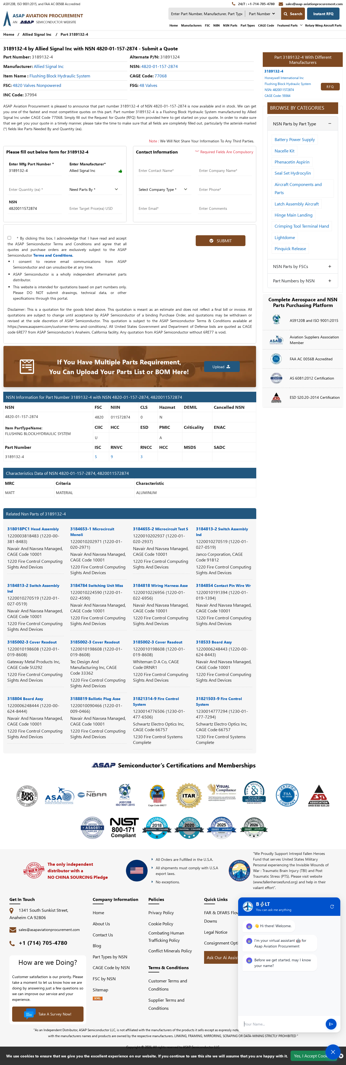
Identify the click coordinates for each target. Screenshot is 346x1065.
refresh (332, 906)
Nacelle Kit (284, 150)
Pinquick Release (290, 248)
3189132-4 (273, 71)
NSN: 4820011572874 (279, 89)
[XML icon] (97, 998)
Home (173, 25)
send (331, 1024)
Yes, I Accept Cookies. (314, 1056)
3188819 (95, 698)
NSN (13, 201)
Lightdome (285, 237)
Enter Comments (212, 201)
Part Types (248, 25)
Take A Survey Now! (54, 1014)
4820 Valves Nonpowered (37, 85)
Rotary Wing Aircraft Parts (323, 25)
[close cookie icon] (341, 1056)
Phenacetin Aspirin (292, 162)
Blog (97, 945)
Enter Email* (148, 201)
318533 (214, 642)
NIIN (216, 25)
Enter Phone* (209, 182)
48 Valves (148, 85)
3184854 (223, 585)
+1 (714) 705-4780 (43, 942)
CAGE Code (266, 25)
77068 (161, 76)
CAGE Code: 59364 (277, 95)
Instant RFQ (323, 13)
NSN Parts (230, 25)
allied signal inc (49, 66)
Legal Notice (215, 932)
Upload (219, 366)
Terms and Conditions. (53, 255)
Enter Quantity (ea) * (26, 182)
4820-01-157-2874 (159, 66)
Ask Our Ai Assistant (226, 957)
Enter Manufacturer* (87, 163)
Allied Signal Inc (36, 34)
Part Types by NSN (110, 956)
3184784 (96, 585)
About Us (101, 923)
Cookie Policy (160, 923)
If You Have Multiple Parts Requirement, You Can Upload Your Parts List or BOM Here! (119, 366)
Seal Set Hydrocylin (293, 173)
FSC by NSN (104, 978)
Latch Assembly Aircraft (297, 204)
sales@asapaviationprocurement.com (49, 929)
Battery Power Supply (295, 139)
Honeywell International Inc (284, 78)
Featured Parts (287, 25)
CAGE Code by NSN (111, 967)
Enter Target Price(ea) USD (92, 201)
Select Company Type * (158, 182)
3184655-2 (160, 528)
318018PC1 (33, 528)
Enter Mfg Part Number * (31, 163)
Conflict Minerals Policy (170, 950)
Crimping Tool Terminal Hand (302, 226)
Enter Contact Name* (156, 163)
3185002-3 (31, 642)
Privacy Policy (161, 912)
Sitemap (102, 989)
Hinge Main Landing (293, 215)
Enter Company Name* (218, 163)
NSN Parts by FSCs (290, 266)
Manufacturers (191, 25)
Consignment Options (224, 943)
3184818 (160, 585)
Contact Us (103, 934)
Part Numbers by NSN (294, 280)
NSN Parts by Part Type (294, 123)
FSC (207, 25)
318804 (25, 698)
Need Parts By (81, 182)
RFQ (330, 86)
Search (296, 13)
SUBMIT (223, 240)
